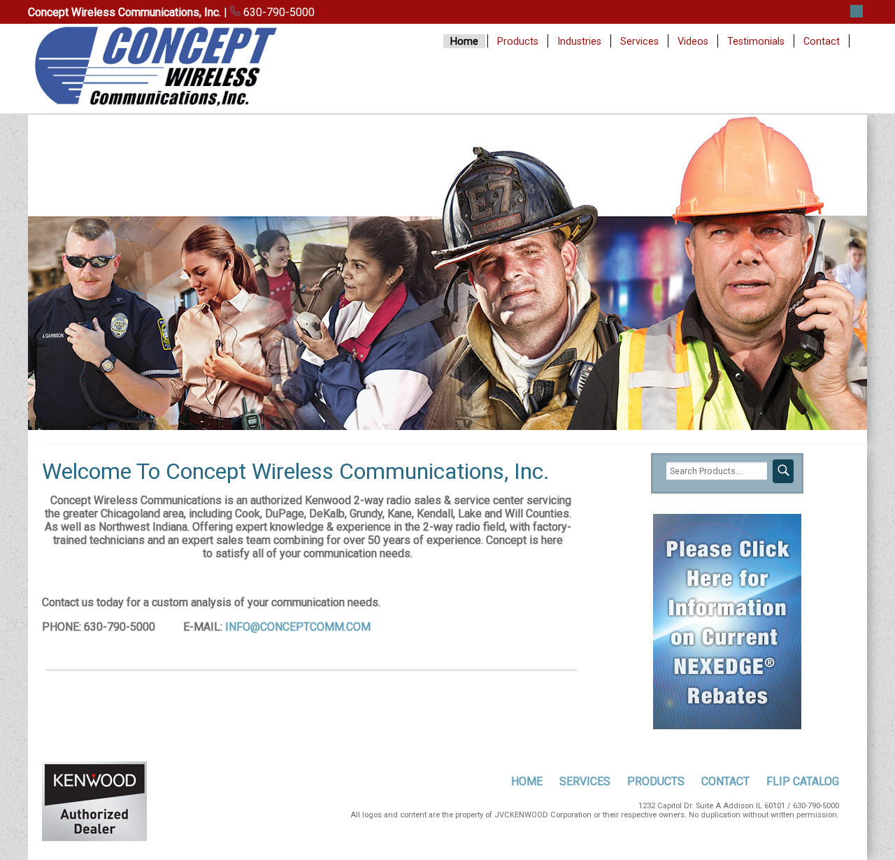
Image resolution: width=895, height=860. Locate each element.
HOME (527, 781)
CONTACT (725, 781)
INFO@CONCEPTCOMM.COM (298, 626)
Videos (693, 42)
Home (464, 42)
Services (639, 42)
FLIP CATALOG (802, 781)
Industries (579, 42)
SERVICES (584, 781)
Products (517, 42)
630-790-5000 (278, 12)
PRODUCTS (656, 781)
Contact (821, 42)
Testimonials (756, 42)
